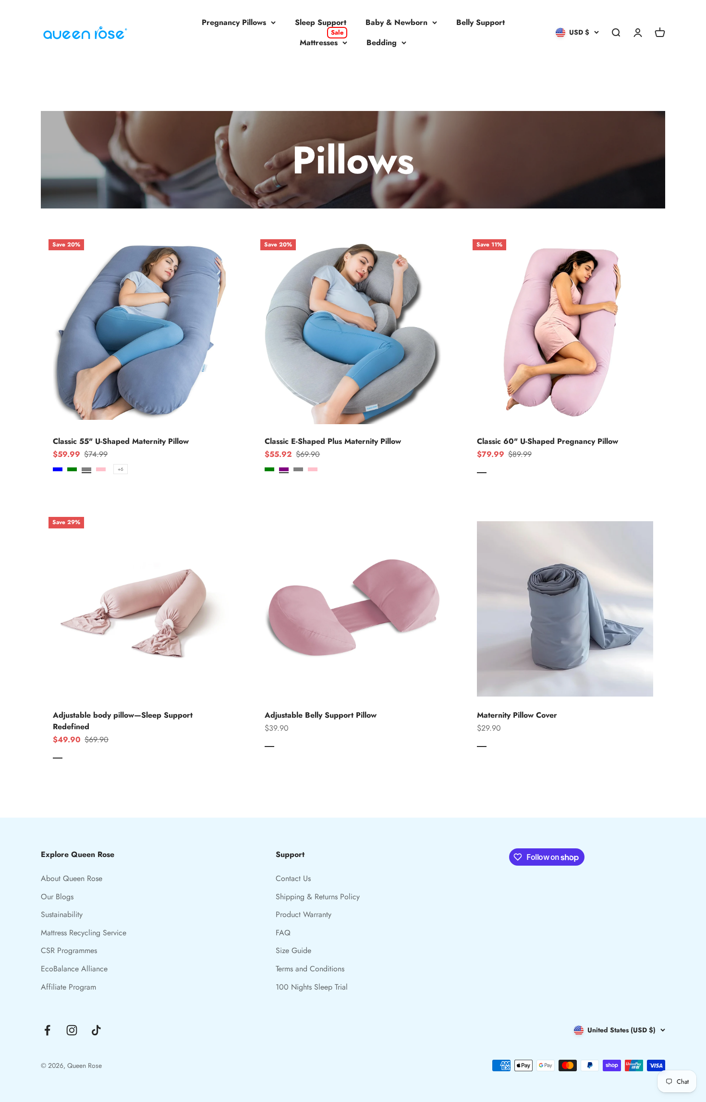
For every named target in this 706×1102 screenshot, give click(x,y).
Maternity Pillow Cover (517, 715)
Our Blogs (57, 896)
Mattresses (321, 42)
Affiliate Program (68, 986)
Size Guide (293, 950)
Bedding (381, 42)
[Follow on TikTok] (96, 1030)
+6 (120, 469)
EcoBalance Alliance (74, 968)
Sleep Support (320, 22)
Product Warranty (303, 914)
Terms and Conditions (310, 968)
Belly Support (480, 22)
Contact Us (293, 878)
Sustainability (62, 914)
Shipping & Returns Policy (318, 896)
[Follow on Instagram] (71, 1030)
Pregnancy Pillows (234, 22)
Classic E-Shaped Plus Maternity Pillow (333, 441)
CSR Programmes (69, 950)
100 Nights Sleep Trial (312, 986)
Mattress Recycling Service (83, 932)
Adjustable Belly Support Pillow (321, 715)
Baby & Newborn (396, 22)
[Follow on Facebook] (47, 1030)
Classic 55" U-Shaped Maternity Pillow (121, 441)
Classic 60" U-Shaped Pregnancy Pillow (547, 441)
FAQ (283, 932)
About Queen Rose (71, 878)
